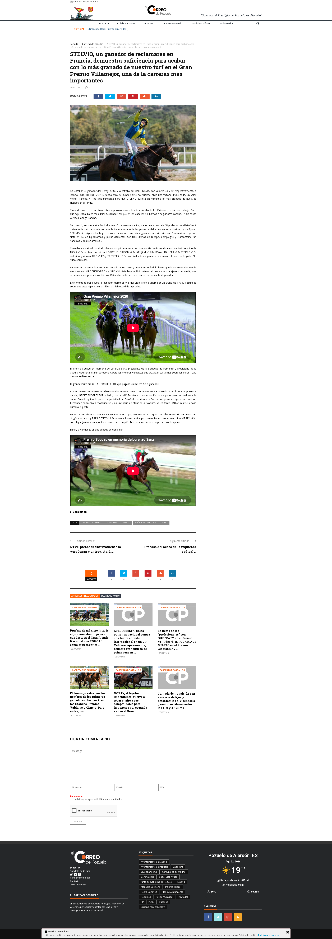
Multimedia (226, 23)
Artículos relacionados (85, 595)
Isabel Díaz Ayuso (168, 876)
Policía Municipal (164, 896)
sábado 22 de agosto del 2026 (85, 1)
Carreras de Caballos (80, 39)
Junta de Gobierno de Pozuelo (157, 881)
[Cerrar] (287, 932)
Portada (104, 23)
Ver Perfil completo (80, 877)
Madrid (181, 881)
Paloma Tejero (173, 886)
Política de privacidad (108, 799)
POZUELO (183, 896)
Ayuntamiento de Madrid (154, 861)
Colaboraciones (126, 23)
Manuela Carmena (150, 886)
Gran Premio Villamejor (118, 522)
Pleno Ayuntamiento (172, 891)
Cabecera (178, 866)
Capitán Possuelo (172, 23)
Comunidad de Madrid (174, 871)
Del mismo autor (110, 595)
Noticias (148, 23)
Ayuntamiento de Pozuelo (154, 866)
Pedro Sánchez (149, 891)
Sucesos (163, 901)
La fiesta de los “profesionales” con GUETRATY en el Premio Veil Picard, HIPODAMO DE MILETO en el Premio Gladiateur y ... (177, 640)
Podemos (146, 896)
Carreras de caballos (92, 522)
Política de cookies (269, 935)
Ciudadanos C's (149, 871)
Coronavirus (147, 876)
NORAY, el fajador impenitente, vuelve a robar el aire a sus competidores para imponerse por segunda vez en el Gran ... (130, 702)
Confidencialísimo (201, 23)
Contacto (74, 881)
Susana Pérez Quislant (153, 906)
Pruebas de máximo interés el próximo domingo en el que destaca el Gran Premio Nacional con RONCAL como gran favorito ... (89, 638)
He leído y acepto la (97, 799)
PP (142, 901)
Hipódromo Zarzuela (145, 522)
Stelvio (163, 522)
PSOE (151, 901)
